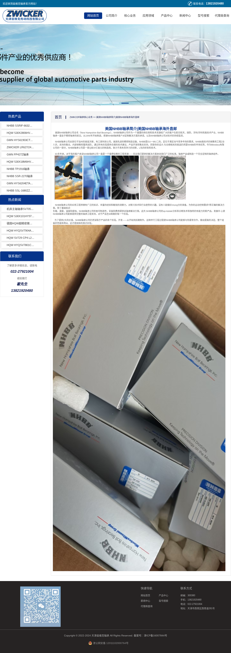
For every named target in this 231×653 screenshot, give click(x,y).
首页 (58, 117)
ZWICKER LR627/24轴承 (20, 147)
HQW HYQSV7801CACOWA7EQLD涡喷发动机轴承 (20, 245)
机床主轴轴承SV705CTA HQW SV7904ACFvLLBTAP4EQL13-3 (20, 208)
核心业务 (130, 15)
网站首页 (93, 15)
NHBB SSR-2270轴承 (20, 176)
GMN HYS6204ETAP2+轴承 (20, 183)
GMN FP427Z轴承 (18, 154)
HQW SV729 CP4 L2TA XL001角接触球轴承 (20, 237)
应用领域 (148, 15)
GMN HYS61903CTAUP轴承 (20, 140)
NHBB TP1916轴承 (18, 168)
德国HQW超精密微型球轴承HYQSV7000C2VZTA (20, 223)
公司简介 (111, 15)
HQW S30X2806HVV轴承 (20, 132)
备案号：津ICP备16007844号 (150, 635)
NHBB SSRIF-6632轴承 (20, 125)
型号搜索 (203, 15)
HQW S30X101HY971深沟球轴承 (20, 216)
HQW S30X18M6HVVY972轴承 (20, 161)
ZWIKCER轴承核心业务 (81, 117)
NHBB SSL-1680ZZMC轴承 (20, 190)
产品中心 (167, 15)
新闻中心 (185, 15)
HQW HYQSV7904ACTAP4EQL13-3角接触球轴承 (20, 230)
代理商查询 (222, 15)
